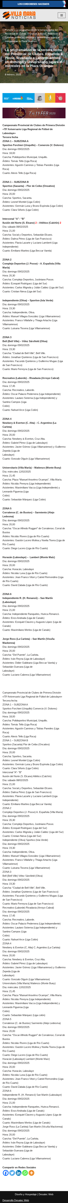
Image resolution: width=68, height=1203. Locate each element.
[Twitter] (12, 1173)
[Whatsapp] (25, 1173)
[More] (31, 1173)
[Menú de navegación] (62, 15)
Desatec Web (46, 1194)
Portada (9, 30)
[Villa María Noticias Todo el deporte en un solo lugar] (18, 15)
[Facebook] (6, 1173)
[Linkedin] (18, 1173)
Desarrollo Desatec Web (15, 1200)
